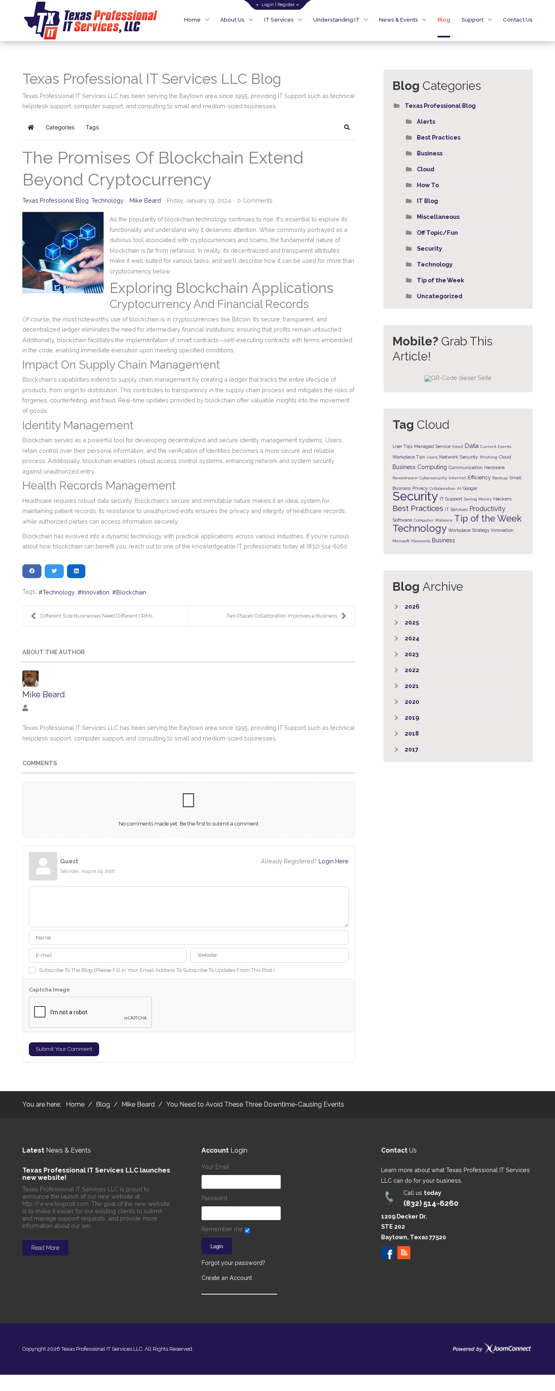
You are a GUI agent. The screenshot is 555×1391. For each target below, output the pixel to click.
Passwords (420, 541)
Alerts (426, 121)
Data (472, 446)
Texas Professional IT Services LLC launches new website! (96, 1173)
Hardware (494, 467)
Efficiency (479, 477)
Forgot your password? (233, 1262)
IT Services (279, 19)
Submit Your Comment (64, 1049)
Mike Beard (145, 200)
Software (402, 520)
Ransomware (405, 478)
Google (470, 488)
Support (472, 19)
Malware (444, 520)
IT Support (451, 499)
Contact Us (518, 19)
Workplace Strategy (469, 530)
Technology (107, 200)
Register (286, 4)
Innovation (95, 592)
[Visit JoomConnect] (492, 1348)
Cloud (425, 169)
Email (457, 446)
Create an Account (227, 1277)
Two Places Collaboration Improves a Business (281, 616)
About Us (232, 19)
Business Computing (419, 467)
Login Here (334, 861)
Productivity (487, 509)
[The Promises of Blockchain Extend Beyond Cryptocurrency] (63, 252)
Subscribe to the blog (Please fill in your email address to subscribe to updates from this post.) (157, 970)
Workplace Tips (408, 457)
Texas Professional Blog (55, 200)
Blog (444, 19)
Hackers (502, 499)
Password (214, 1198)
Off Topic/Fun (437, 232)
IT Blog (427, 200)
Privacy (420, 488)
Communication (466, 467)
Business (429, 153)
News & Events (398, 19)
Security (429, 248)
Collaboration (442, 488)
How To (428, 184)
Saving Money (478, 499)
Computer (424, 520)
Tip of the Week (440, 280)
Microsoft (401, 541)
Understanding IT (336, 19)
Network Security (458, 457)
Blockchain (131, 592)
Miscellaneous (438, 216)
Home (192, 19)
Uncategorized (439, 296)
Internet (457, 478)
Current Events (495, 446)
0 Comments (255, 200)
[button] (347, 127)
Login (268, 4)
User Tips (402, 446)
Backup (499, 478)
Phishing (488, 457)
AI (459, 488)
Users (432, 457)
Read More (45, 1248)
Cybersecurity (433, 478)
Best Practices (438, 137)
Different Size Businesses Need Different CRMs (96, 616)
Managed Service (432, 446)
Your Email (216, 1167)
